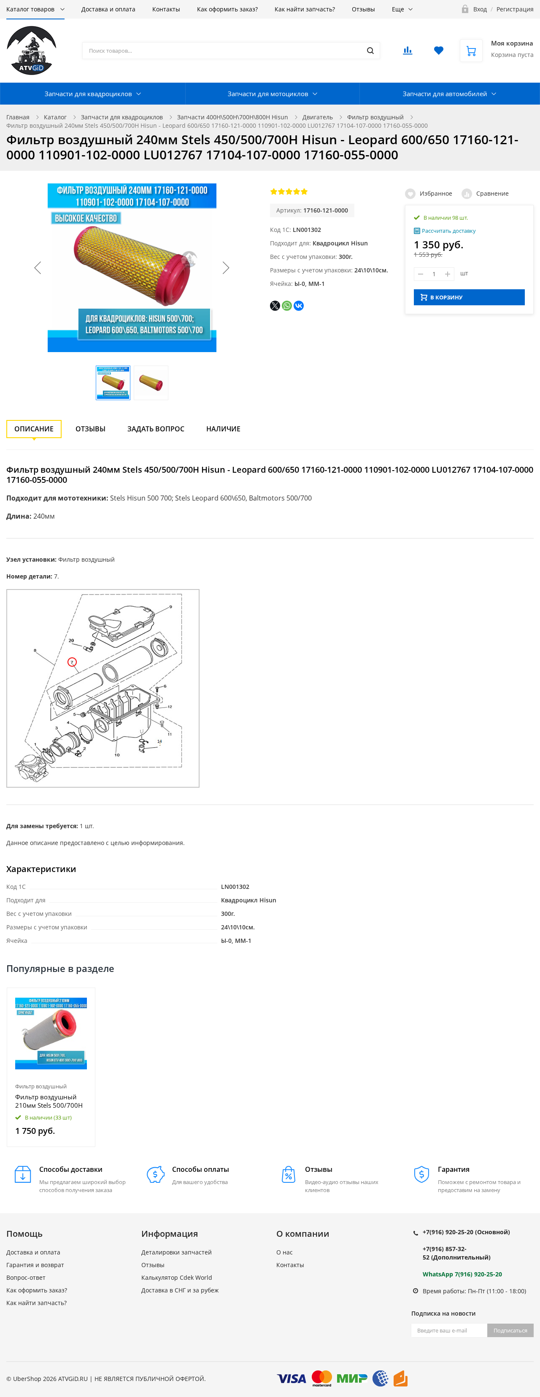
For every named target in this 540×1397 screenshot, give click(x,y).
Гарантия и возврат (35, 1265)
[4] (296, 191)
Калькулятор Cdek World (176, 1277)
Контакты (166, 9)
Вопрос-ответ (26, 1277)
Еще (398, 9)
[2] (281, 191)
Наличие (223, 428)
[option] (51, 1067)
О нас (284, 1252)
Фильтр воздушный (375, 117)
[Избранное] (68, 998)
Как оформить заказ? (227, 9)
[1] (274, 191)
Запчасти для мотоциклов (268, 93)
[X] (275, 306)
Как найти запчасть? (305, 9)
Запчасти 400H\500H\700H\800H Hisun (232, 117)
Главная (18, 117)
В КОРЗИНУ (446, 297)
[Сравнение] (83, 998)
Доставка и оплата (108, 9)
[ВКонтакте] (299, 306)
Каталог (55, 117)
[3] (289, 191)
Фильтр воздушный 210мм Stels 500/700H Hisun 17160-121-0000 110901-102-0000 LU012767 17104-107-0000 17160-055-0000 (49, 1101)
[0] (407, 53)
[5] (304, 191)
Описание (34, 428)
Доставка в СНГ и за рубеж (180, 1290)
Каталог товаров (31, 9)
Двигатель (317, 117)
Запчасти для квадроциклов (88, 93)
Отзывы (363, 9)
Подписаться (510, 1330)
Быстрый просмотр (51, 1033)
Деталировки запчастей (176, 1252)
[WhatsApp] (287, 306)
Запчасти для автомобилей (445, 93)
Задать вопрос (155, 428)
